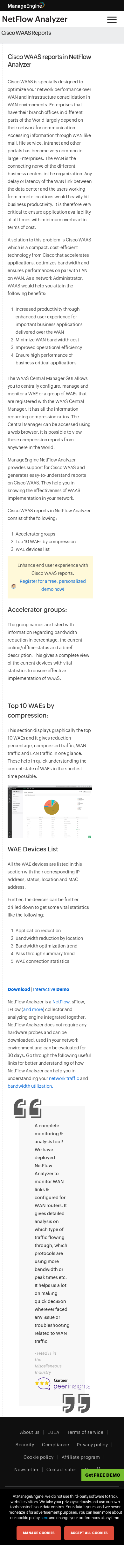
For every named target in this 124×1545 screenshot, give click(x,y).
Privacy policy (92, 1444)
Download (19, 989)
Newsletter (26, 1469)
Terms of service (85, 1432)
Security (25, 1444)
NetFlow (61, 1001)
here (44, 1518)
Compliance (55, 1444)
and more (33, 1009)
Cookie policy (39, 1457)
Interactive (50, 989)
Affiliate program (81, 1457)
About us (29, 1432)
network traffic (64, 1078)
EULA (53, 1432)
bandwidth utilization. (30, 1086)
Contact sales (61, 1469)
